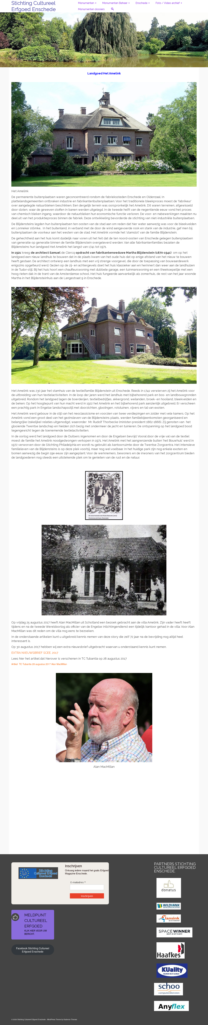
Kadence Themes (70, 1019)
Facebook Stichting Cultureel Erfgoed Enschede (32, 949)
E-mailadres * (78, 882)
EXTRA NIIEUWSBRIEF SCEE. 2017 (34, 652)
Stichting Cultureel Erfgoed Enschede (33, 6)
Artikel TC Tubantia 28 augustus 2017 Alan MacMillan (39, 664)
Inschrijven (87, 896)
